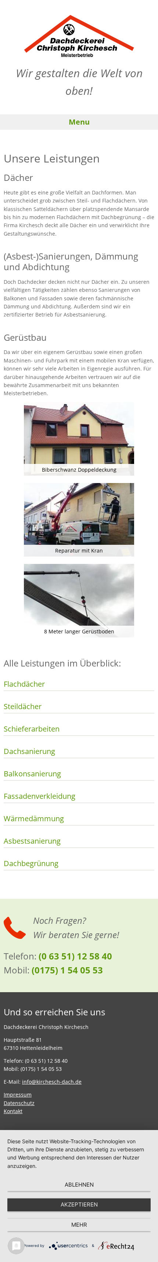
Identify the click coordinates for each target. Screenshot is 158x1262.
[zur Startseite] (79, 36)
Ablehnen (79, 1184)
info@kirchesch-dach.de (52, 1081)
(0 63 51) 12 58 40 (75, 956)
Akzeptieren (79, 1204)
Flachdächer (24, 684)
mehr (79, 1224)
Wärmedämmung (34, 818)
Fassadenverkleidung (39, 796)
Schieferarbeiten (32, 729)
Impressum (18, 1094)
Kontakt (13, 1111)
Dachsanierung (29, 751)
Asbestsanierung (32, 841)
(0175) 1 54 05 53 (67, 970)
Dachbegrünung (31, 863)
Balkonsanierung (32, 773)
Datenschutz (19, 1103)
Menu (79, 122)
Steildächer (23, 706)
